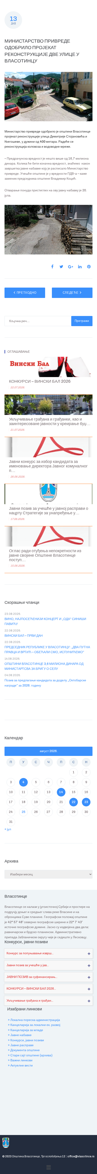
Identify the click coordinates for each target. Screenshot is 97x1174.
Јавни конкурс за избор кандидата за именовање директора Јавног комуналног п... (48, 466)
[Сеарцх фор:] (38, 321)
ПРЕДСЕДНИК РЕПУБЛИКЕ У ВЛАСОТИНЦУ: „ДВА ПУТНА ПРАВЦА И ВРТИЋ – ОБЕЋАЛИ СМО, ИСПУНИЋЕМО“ (47, 649)
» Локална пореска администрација (34, 1020)
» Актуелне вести (20, 1065)
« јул (8, 829)
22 (73, 802)
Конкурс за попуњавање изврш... (30, 953)
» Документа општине (24, 1050)
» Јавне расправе (21, 1045)
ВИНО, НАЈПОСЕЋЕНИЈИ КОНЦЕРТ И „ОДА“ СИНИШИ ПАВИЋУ (45, 621)
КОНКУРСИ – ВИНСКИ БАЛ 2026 (40, 381)
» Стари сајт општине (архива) (30, 1055)
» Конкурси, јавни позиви (26, 1040)
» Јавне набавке (20, 1035)
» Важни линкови (20, 1060)
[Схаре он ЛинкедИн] (79, 266)
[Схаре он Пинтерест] (88, 266)
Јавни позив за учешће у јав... (28, 965)
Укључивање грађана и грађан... (30, 1000)
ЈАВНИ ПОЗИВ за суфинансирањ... (32, 977)
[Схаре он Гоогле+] (70, 267)
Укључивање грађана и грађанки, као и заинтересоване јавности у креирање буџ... (49, 421)
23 (86, 802)
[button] (48, 1167)
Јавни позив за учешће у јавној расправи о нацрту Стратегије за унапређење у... (48, 510)
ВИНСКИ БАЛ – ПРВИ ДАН (24, 635)
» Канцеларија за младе (25, 1030)
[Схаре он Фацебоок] (52, 266)
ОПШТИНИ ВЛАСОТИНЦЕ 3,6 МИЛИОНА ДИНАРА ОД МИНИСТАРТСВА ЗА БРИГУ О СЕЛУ (44, 666)
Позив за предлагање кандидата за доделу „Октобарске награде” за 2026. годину (45, 683)
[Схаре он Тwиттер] (61, 266)
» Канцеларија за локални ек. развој (34, 1025)
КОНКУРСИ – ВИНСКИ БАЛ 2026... (31, 988)
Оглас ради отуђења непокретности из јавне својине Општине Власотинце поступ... (45, 555)
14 (61, 792)
